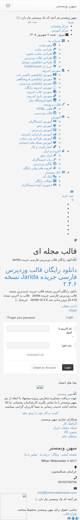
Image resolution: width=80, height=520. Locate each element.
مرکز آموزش (60, 30)
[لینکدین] (63, 221)
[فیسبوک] (63, 212)
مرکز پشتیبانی (59, 26)
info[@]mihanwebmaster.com (57, 492)
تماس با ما (30, 454)
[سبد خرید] (73, 518)
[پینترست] (63, 225)
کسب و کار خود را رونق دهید (40, 413)
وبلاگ (55, 454)
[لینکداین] (67, 505)
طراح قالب (70, 514)
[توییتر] (63, 217)
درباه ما (44, 454)
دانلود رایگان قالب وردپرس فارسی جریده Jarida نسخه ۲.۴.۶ (40, 276)
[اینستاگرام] (63, 233)
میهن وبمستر (66, 5)
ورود (71, 22)
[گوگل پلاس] (63, 208)
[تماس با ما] (67, 393)
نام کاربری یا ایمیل (65, 330)
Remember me (35, 354)
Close (73, 310)
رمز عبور (67, 345)
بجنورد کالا (70, 432)
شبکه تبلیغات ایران (65, 427)
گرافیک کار (70, 423)
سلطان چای (69, 436)
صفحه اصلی (69, 454)
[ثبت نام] (77, 518)
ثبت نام (32, 22)
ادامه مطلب (69, 306)
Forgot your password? (21, 317)
